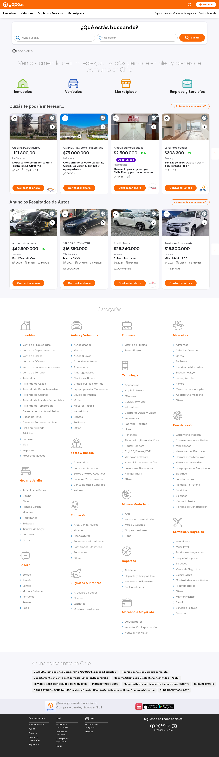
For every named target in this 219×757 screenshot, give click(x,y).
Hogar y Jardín (31, 480)
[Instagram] (158, 726)
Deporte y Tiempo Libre (140, 576)
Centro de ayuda (207, 13)
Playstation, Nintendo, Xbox (142, 440)
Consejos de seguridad (185, 13)
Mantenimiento (185, 501)
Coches (78, 598)
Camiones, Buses (84, 378)
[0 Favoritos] (167, 214)
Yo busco (79, 490)
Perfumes (28, 596)
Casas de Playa (32, 417)
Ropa (26, 608)
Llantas (78, 417)
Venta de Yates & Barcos (89, 484)
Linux (128, 429)
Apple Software (134, 390)
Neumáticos (81, 411)
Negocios (28, 450)
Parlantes (131, 435)
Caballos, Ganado (187, 350)
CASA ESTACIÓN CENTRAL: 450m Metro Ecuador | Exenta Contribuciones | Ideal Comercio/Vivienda (94, 690)
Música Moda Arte (136, 504)
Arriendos (29, 378)
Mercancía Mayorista (138, 612)
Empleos (128, 335)
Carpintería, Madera (188, 435)
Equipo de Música (85, 395)
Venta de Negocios (188, 569)
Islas (25, 444)
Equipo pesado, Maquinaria (91, 389)
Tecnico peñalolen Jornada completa (145, 671)
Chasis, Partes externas (88, 383)
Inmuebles (9, 13)
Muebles (28, 512)
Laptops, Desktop (136, 424)
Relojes (27, 602)
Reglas (59, 746)
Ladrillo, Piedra (185, 479)
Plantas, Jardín (32, 507)
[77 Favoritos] (167, 118)
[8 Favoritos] (65, 118)
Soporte (33, 733)
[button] (52, 126)
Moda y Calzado (33, 591)
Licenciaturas (82, 536)
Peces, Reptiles (185, 378)
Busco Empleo (134, 350)
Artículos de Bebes (34, 490)
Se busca (28, 523)
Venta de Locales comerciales (41, 367)
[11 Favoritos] (14, 214)
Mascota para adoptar (190, 389)
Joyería (27, 580)
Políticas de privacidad (61, 733)
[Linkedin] (169, 726)
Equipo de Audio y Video (140, 412)
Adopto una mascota (189, 395)
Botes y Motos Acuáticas (90, 473)
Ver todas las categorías (91, 726)
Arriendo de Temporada (38, 405)
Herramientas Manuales (190, 457)
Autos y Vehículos (84, 335)
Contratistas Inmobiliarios (192, 440)
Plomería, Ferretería (188, 484)
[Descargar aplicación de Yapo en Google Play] (166, 706)
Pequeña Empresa (187, 558)
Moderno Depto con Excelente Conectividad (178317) (156, 684)
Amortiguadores (84, 372)
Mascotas (180, 335)
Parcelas (28, 439)
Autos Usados (83, 345)
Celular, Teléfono (135, 401)
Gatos (180, 356)
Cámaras (130, 396)
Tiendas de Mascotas (189, 367)
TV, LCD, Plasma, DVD (138, 451)
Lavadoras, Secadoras (139, 468)
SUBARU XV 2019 (204, 684)
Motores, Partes (84, 405)
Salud (179, 602)
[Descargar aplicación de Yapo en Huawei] (139, 707)
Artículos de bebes (86, 592)
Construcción (183, 425)
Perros (180, 383)
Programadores (185, 586)
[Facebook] (152, 726)
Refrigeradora (133, 473)
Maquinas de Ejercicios (139, 581)
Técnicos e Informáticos (89, 541)
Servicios (181, 490)
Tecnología (130, 375)
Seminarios (80, 552)
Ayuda (32, 728)
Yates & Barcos (82, 453)
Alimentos (182, 345)
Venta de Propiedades (37, 345)
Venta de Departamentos (39, 350)
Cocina (27, 496)
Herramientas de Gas (189, 462)
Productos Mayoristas (190, 552)
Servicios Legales (186, 608)
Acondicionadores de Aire (141, 462)
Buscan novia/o (185, 372)
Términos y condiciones (62, 726)
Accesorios (81, 367)
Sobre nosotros (36, 724)
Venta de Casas (32, 356)
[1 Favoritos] (14, 118)
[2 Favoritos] (116, 118)
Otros (26, 540)
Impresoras (132, 418)
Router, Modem (134, 446)
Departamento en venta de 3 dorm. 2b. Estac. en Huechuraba (71, 677)
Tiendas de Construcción (192, 507)
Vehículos (27, 13)
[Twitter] (163, 726)
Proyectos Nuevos (34, 455)
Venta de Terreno (34, 372)
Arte (128, 514)
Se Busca (79, 422)
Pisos (26, 501)
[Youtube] (174, 726)
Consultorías (184, 574)
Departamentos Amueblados (41, 411)
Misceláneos (183, 446)
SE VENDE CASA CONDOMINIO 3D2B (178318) (60, 684)
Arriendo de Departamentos (40, 389)
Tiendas (89, 731)
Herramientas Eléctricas (191, 451)
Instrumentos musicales (139, 519)
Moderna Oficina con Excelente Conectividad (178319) (146, 677)
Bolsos (27, 574)
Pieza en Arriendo (33, 428)
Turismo (181, 613)
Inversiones (183, 541)
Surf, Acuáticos (134, 587)
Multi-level (182, 547)
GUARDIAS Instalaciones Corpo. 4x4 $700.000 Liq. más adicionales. (75, 671)
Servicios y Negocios (188, 532)
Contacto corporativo (34, 739)
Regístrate (34, 744)
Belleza (25, 565)
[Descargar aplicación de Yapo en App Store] (150, 706)
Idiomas (78, 530)
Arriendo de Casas (34, 383)
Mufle (77, 400)
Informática (132, 407)
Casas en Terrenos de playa (40, 422)
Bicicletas (131, 570)
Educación (79, 515)
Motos (78, 350)
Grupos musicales (136, 530)
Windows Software (137, 457)
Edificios (28, 433)
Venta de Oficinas (34, 361)
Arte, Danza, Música (86, 524)
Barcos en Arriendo (86, 468)
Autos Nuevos (82, 356)
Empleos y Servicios (50, 13)
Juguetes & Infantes (86, 583)
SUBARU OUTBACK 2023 (174, 690)
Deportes (129, 561)
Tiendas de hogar (33, 529)
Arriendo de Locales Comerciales (43, 400)
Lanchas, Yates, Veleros (88, 479)
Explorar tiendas (163, 13)
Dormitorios (30, 518)
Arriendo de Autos (85, 361)
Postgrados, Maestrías (88, 547)
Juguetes (79, 603)
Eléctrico (181, 473)
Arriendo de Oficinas (35, 395)
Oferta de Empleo (136, 345)
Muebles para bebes (86, 609)
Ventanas (29, 534)
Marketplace (76, 13)
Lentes (27, 586)
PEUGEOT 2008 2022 (105, 684)
